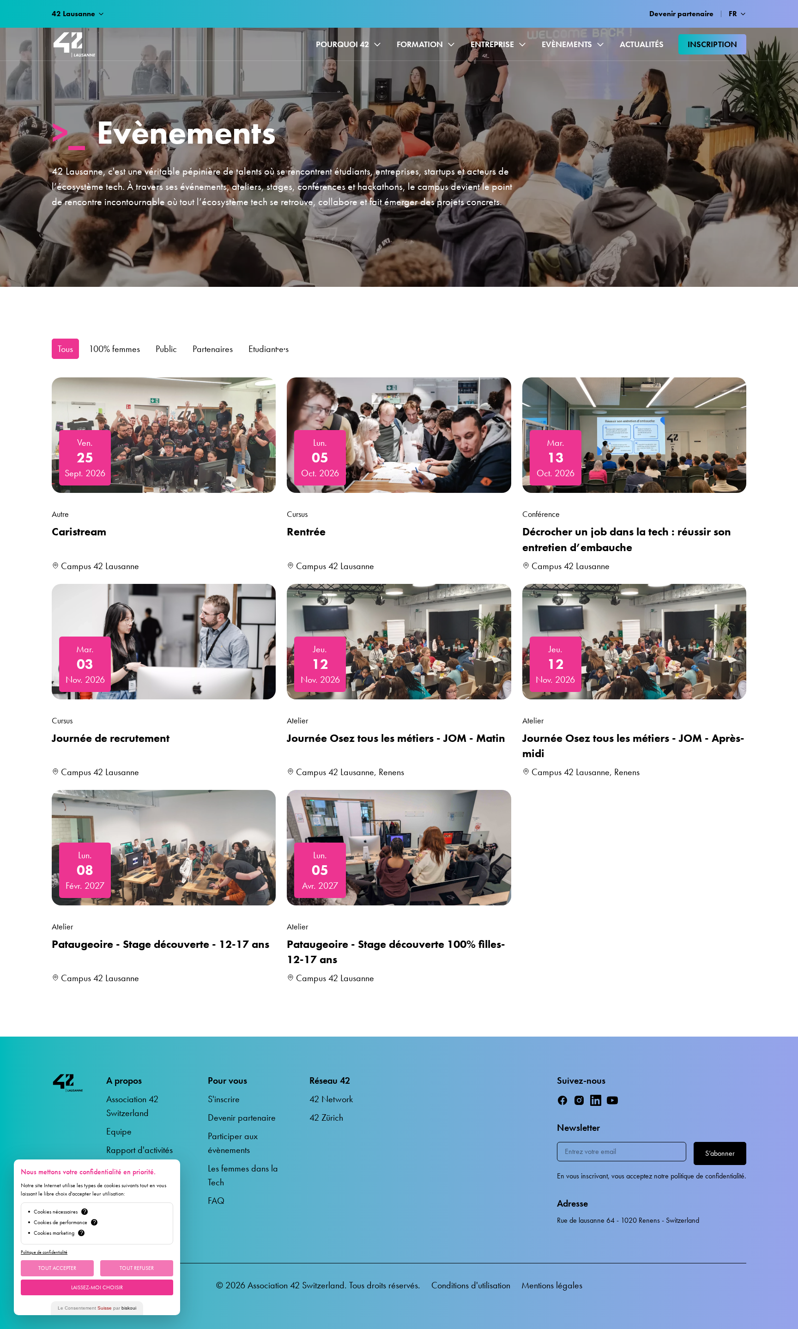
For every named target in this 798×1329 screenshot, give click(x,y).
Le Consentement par (97, 1308)
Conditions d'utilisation (470, 1285)
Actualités (642, 44)
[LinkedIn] (595, 1100)
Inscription (712, 44)
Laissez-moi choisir (97, 1287)
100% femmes (114, 349)
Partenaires (213, 349)
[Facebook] (562, 1100)
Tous (65, 349)
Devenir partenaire (681, 13)
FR (733, 13)
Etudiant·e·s (268, 349)
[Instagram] (579, 1100)
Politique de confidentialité (44, 1252)
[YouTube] (612, 1100)
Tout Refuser (137, 1268)
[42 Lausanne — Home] (74, 44)
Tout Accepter (57, 1268)
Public (166, 349)
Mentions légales (551, 1285)
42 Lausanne (73, 13)
